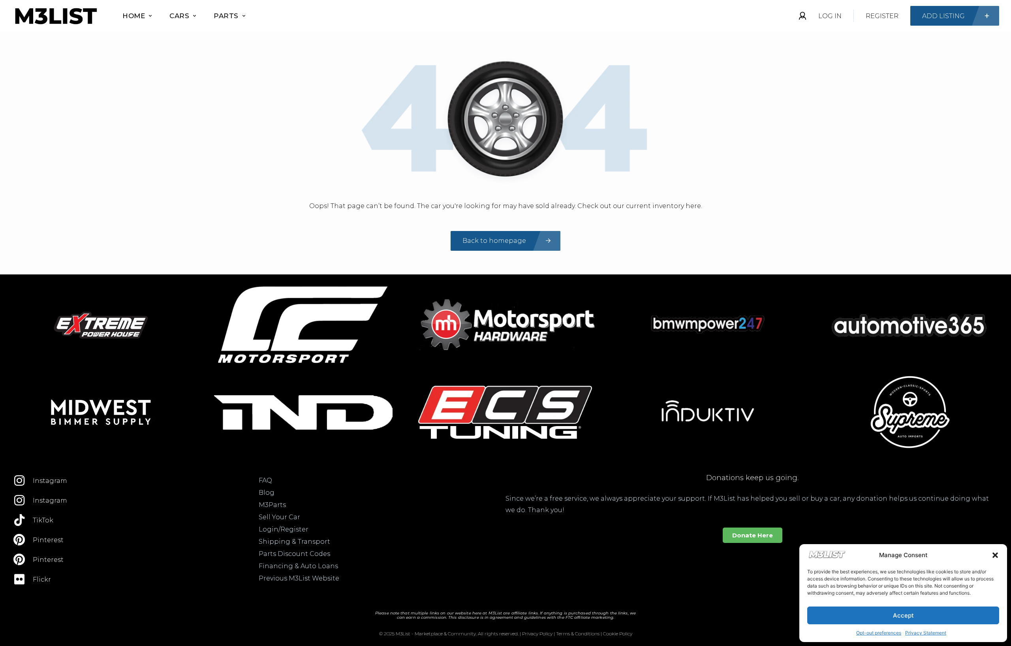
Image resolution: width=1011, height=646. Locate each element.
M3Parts (272, 505)
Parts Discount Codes (294, 554)
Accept (903, 615)
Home (133, 16)
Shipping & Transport (294, 541)
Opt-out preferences (878, 633)
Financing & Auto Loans (298, 566)
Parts (226, 16)
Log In (830, 16)
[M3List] (55, 16)
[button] (995, 555)
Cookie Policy (617, 634)
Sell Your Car (279, 517)
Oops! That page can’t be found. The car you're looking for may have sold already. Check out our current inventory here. (505, 206)
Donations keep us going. (752, 477)
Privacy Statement (925, 633)
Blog (266, 492)
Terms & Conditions (577, 634)
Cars (179, 16)
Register (882, 16)
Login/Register (283, 529)
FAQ (265, 480)
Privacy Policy (537, 634)
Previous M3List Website (299, 578)
